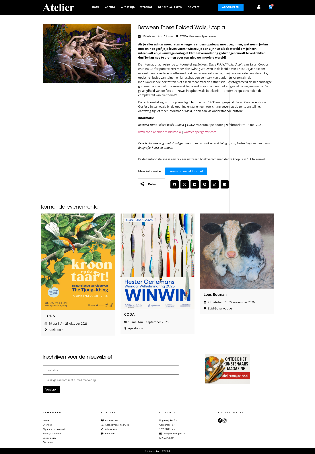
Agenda (110, 7)
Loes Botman (215, 294)
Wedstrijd (128, 7)
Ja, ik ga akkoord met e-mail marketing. (71, 380)
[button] (174, 184)
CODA (49, 315)
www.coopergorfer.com (200, 132)
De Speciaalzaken (170, 7)
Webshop (146, 7)
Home (96, 7)
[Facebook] (220, 420)
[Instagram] (224, 420)
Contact (194, 7)
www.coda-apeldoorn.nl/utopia (159, 132)
